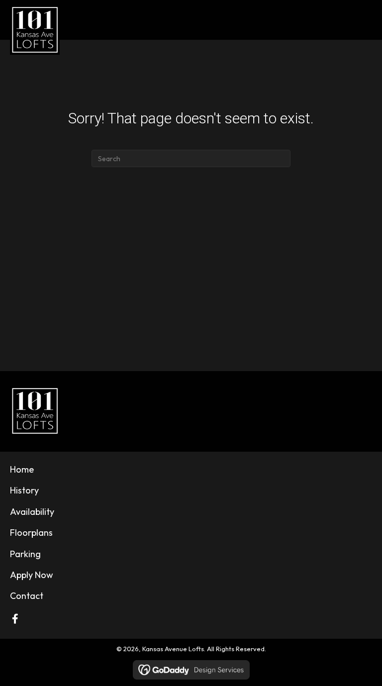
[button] (15, 619)
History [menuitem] (24, 490)
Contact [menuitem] (26, 595)
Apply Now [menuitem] (31, 575)
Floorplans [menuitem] (31, 532)
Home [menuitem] (22, 469)
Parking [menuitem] (25, 554)
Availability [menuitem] (32, 511)
